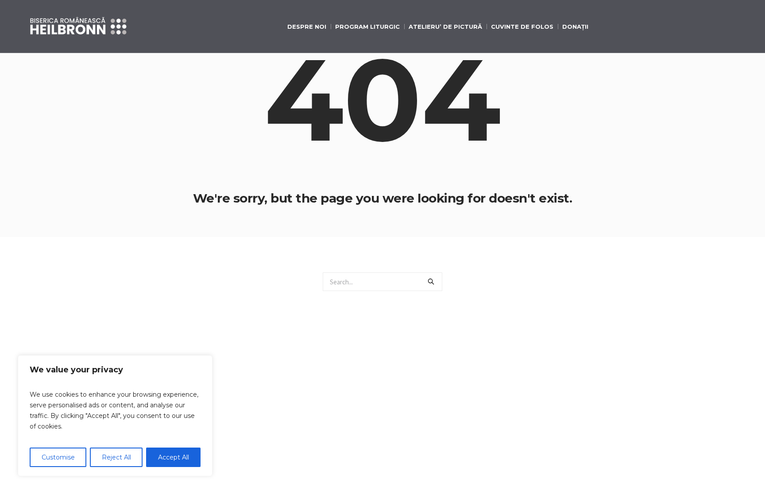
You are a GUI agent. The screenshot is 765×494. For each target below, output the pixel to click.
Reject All (116, 457)
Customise (58, 457)
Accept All (173, 457)
